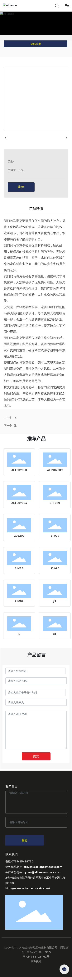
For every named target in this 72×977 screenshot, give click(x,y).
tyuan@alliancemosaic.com (42, 872)
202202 (19, 535)
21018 (19, 568)
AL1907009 (55, 470)
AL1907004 (19, 503)
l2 (19, 634)
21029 (54, 535)
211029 (55, 503)
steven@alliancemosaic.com (43, 867)
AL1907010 (19, 470)
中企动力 (32, 952)
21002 (19, 601)
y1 (54, 601)
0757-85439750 (22, 861)
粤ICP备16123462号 (36, 956)
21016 (54, 568)
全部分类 (35, 44)
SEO (48, 952)
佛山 (41, 952)
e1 (54, 634)
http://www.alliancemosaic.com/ (27, 888)
